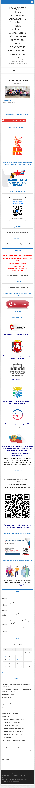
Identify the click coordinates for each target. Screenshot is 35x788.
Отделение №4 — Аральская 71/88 (12, 734)
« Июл (3, 672)
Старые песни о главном (9, 609)
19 (13, 663)
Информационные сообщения (10, 710)
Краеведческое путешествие (10, 713)
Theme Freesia (29, 779)
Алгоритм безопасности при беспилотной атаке (15, 614)
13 (17, 660)
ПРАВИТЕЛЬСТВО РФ (17, 379)
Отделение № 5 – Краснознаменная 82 (13, 731)
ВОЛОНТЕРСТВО (7, 697)
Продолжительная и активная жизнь (12, 743)
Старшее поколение (7, 753)
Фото (3, 756)
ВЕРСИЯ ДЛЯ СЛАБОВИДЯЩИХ (15, 120)
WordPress (4, 781)
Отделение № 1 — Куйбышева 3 (11, 722)
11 (9, 660)
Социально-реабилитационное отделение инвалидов (17, 750)
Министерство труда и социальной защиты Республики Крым (17, 357)
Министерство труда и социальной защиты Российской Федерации (17, 402)
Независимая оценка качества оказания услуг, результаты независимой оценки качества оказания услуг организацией (17, 448)
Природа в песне (6, 597)
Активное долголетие (8, 694)
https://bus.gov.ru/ (23, 527)
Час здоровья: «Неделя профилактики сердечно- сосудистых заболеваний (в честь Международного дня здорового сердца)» (17, 621)
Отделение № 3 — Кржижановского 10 (13, 728)
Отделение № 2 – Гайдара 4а (10, 725)
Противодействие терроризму (10, 747)
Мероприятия (5, 716)
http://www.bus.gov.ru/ (24, 464)
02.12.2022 (18, 83)
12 (13, 660)
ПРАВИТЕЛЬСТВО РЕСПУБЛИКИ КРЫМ (17, 335)
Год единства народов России (10, 700)
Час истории (5, 759)
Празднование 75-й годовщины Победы (13, 740)
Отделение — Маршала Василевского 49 (13, 719)
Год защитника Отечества (9, 704)
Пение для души (6, 737)
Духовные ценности (7, 707)
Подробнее (17, 311)
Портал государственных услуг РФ (17, 424)
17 (5, 663)
